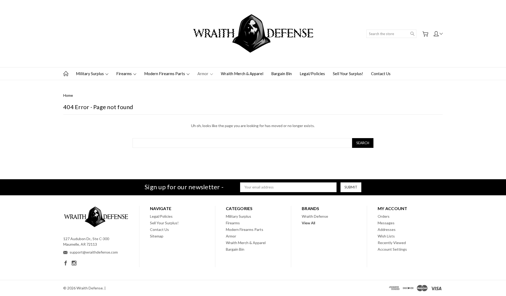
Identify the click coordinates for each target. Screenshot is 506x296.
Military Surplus (90, 73)
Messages (386, 223)
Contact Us (381, 73)
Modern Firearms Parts (165, 73)
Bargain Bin (281, 73)
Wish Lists (386, 236)
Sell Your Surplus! (348, 73)
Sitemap (156, 236)
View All (308, 223)
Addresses (387, 229)
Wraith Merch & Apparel (242, 73)
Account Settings (392, 249)
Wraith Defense (315, 216)
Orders (384, 216)
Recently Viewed (392, 242)
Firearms (124, 73)
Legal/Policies (312, 73)
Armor (203, 73)
